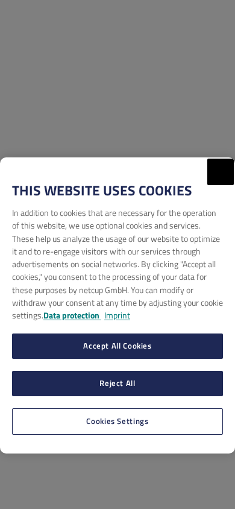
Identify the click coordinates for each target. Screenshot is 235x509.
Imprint (117, 315)
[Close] (220, 172)
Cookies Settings (117, 421)
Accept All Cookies (117, 346)
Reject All (117, 383)
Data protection (72, 315)
